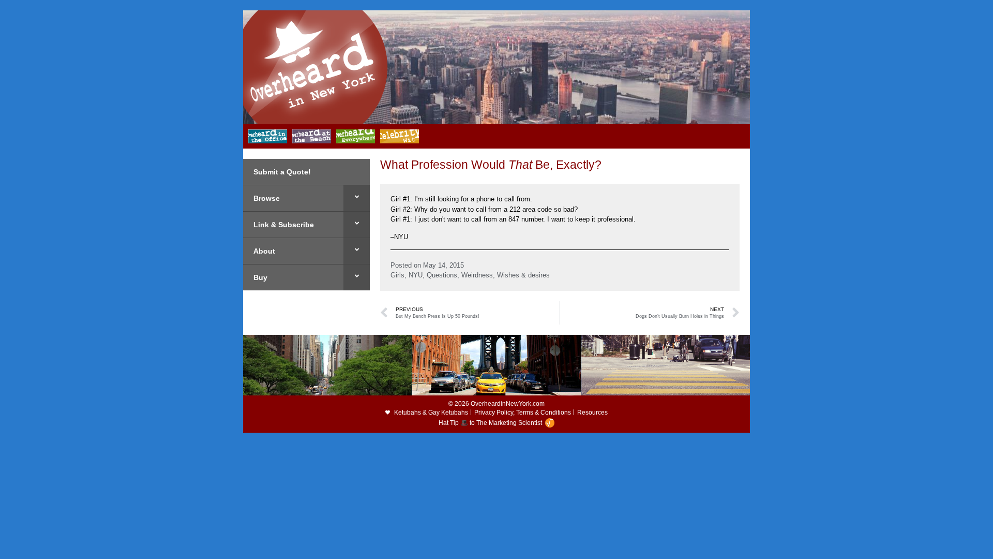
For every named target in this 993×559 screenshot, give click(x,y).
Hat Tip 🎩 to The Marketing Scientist (490, 422)
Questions (442, 275)
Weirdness (477, 275)
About (264, 251)
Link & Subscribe (283, 224)
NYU (416, 275)
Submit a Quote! (282, 172)
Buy (260, 277)
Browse (266, 198)
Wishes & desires (523, 275)
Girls (397, 275)
